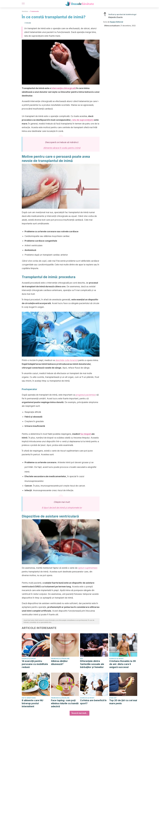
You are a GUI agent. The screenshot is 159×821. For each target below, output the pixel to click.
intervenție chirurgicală (63, 88)
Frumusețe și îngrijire (60, 658)
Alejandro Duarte (115, 17)
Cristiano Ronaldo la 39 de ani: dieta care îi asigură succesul (122, 664)
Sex (81, 658)
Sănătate (25, 11)
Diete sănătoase (29, 698)
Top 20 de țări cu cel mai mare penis (123, 702)
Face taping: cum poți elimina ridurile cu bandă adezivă (65, 703)
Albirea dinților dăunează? (59, 662)
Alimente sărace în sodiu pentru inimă (61, 148)
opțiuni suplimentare (87, 568)
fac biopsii (85, 434)
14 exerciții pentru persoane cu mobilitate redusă (35, 664)
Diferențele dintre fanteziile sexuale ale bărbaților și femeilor (92, 664)
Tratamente (34, 11)
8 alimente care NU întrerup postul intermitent (32, 703)
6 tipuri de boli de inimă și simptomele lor (62, 507)
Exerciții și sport (29, 658)
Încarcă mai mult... (79, 713)
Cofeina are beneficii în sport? (93, 702)
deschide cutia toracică (66, 360)
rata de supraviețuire (83, 120)
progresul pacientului (86, 395)
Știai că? (113, 698)
